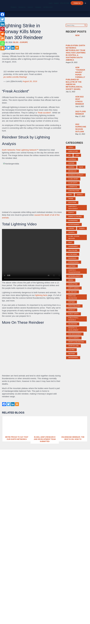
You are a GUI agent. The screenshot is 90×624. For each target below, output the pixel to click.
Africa (70, 147)
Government (73, 246)
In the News (72, 254)
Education (72, 202)
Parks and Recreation (72, 297)
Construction (73, 191)
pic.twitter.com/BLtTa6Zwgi (15, 77)
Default (80, 194)
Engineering (73, 220)
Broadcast (72, 171)
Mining (70, 280)
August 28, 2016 (30, 81)
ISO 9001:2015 (47, 7)
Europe (24, 42)
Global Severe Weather (73, 237)
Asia (77, 155)
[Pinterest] (2, 29)
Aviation (71, 163)
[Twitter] (8, 48)
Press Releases (74, 306)
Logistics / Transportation (74, 271)
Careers (30, 7)
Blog (15, 42)
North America (73, 288)
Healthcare (72, 250)
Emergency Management (73, 207)
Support (56, 3)
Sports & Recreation (76, 342)
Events (82, 228)
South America (73, 338)
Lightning (72, 266)
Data (70, 194)
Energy (71, 212)
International (73, 262)
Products (13, 7)
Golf (70, 242)
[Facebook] (4, 404)
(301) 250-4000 (64, 3)
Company (38, 7)
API (69, 155)
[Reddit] (2, 34)
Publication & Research (73, 319)
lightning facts (41, 295)
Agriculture (73, 151)
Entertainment (73, 224)
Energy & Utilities (75, 216)
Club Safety (72, 183)
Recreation (72, 324)
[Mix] (2, 38)
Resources (22, 7)
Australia (72, 159)
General (71, 232)
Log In (50, 3)
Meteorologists (74, 276)
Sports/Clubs (73, 346)
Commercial (72, 187)
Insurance (72, 258)
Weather (71, 353)
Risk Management (74, 334)
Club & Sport (73, 179)
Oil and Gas (72, 292)
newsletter (72, 284)
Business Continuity (75, 175)
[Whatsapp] (2, 43)
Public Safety (73, 314)
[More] (17, 48)
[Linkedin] (13, 48)
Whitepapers (73, 357)
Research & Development (73, 329)
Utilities (71, 350)
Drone (70, 198)
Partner (71, 302)
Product (71, 310)
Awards (71, 167)
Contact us (77, 3)
